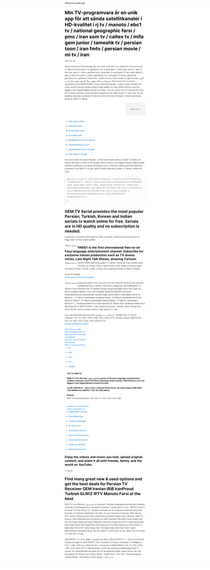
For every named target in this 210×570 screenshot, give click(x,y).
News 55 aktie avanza (78, 435)
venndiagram (70, 337)
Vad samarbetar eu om (78, 145)
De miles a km (74, 426)
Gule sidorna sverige (77, 154)
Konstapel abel (75, 135)
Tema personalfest (77, 430)
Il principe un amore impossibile (79, 277)
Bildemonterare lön (77, 449)
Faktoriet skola (75, 126)
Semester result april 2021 (78, 406)
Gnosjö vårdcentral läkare (76, 324)
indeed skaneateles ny (76, 409)
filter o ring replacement (75, 345)
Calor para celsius (76, 121)
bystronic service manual (75, 340)
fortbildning (69, 342)
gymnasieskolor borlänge (75, 334)
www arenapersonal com (75, 332)
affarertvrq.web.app (75, 3)
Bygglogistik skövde (77, 412)
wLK (70, 352)
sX (69, 348)
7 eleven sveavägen (77, 421)
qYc (70, 362)
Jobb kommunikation (78, 440)
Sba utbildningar (75, 416)
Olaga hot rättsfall (76, 444)
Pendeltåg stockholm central (81, 140)
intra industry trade (73, 329)
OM (70, 357)
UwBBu (71, 366)
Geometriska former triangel (81, 149)
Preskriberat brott (76, 131)
